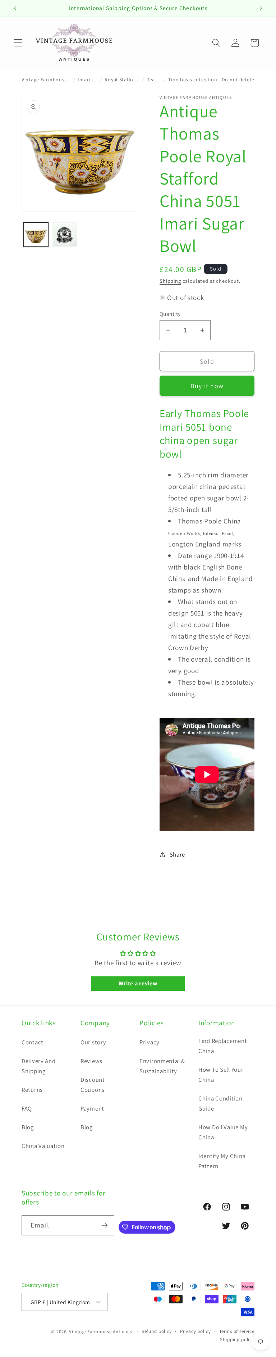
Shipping (170, 280)
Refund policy (157, 1331)
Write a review (138, 983)
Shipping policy (237, 1339)
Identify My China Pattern (221, 1161)
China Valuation (43, 1146)
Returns (32, 1090)
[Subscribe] (104, 1225)
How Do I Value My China (223, 1132)
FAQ (27, 1108)
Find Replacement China (222, 1046)
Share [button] (177, 854)
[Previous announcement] (15, 8)
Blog (28, 1127)
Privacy (149, 1042)
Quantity (170, 313)
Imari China (87, 79)
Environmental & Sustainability (162, 1066)
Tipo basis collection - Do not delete (211, 79)
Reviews (91, 1061)
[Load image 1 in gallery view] (36, 234)
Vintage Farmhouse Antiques (46, 79)
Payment (92, 1108)
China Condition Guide (220, 1103)
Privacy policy (195, 1331)
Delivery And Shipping (39, 1066)
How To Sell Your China (221, 1075)
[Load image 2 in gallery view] (64, 234)
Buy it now (207, 386)
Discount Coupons (92, 1085)
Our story (93, 1042)
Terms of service (236, 1331)
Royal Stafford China (122, 79)
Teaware (154, 79)
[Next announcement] (261, 8)
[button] (18, 43)
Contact (32, 1042)
